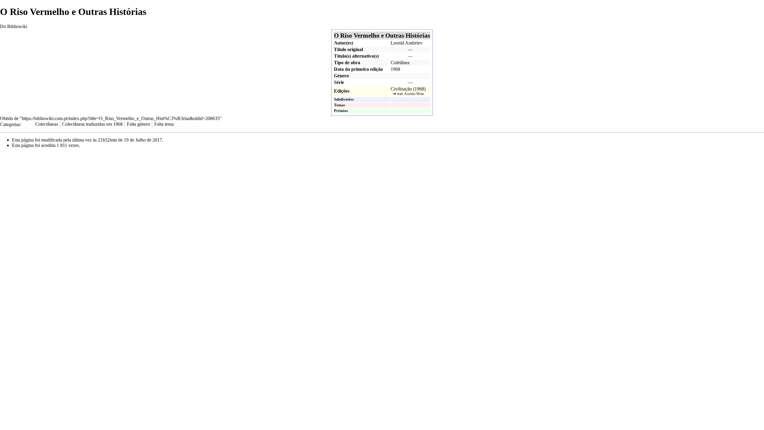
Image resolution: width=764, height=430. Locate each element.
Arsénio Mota (414, 94)
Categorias (10, 124)
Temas (339, 105)
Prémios (341, 111)
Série (339, 82)
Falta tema (164, 124)
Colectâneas (46, 124)
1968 (395, 69)
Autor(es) (343, 42)
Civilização (401, 88)
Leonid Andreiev (407, 42)
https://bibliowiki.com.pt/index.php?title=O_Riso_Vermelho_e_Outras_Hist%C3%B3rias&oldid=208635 (121, 118)
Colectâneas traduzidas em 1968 (92, 124)
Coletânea (400, 62)
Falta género (138, 124)
